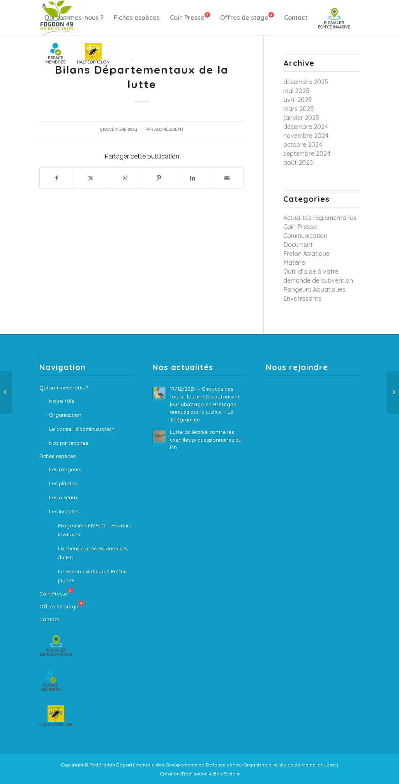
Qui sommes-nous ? (63, 387)
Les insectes (64, 511)
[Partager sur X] (91, 178)
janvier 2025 (301, 118)
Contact (49, 619)
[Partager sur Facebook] (57, 178)
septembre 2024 (306, 153)
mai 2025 (296, 91)
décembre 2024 (305, 126)
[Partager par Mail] (227, 178)
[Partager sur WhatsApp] (125, 178)
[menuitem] (74, 17)
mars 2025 (298, 109)
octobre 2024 (302, 144)
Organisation (65, 415)
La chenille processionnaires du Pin (92, 552)
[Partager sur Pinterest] (159, 178)
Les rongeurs (65, 469)
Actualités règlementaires (320, 218)
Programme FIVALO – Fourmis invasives (94, 529)
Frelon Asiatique (306, 253)
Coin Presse (300, 227)
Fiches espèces (57, 456)
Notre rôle (61, 401)
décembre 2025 (305, 82)
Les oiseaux (63, 497)
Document (298, 244)
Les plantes (63, 483)
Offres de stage (60, 605)
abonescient (169, 129)
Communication (305, 236)
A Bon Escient (224, 774)
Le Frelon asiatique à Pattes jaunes (92, 575)
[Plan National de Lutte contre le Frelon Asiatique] (6, 392)
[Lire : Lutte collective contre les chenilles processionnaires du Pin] (159, 436)
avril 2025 (297, 100)
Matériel (295, 262)
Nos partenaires (68, 443)
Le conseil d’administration (82, 429)
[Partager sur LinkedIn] (193, 178)
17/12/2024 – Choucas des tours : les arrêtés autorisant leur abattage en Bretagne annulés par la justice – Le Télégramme (205, 404)
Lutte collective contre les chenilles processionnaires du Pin (206, 440)
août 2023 (298, 162)
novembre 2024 (305, 135)
